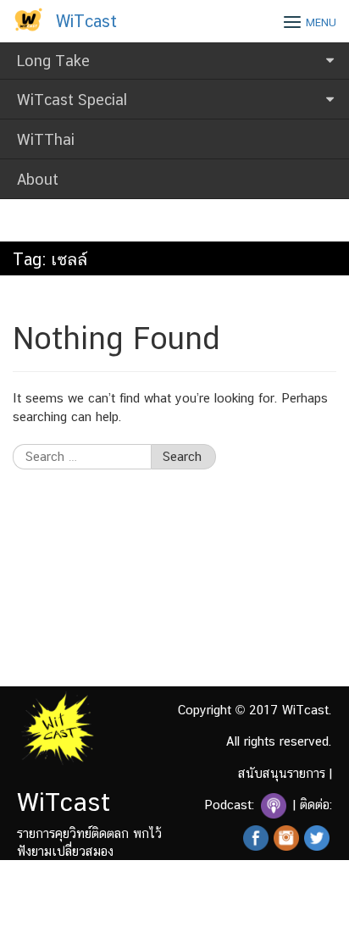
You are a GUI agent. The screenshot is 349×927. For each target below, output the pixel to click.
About (37, 179)
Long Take (53, 60)
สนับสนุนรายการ (281, 773)
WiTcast (86, 21)
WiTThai (46, 139)
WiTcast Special (72, 99)
